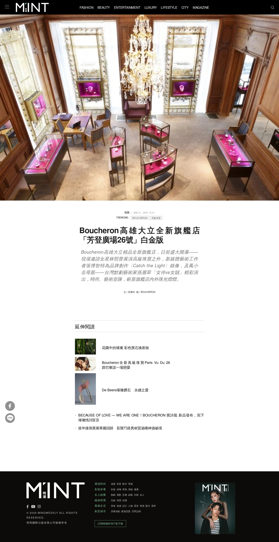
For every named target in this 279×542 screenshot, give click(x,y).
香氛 (124, 489)
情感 (142, 506)
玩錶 (113, 500)
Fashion (86, 7)
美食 (113, 506)
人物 (130, 506)
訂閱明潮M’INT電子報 (110, 523)
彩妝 (113, 489)
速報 (113, 484)
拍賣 (124, 500)
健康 (136, 489)
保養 (119, 489)
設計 (124, 506)
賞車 (153, 506)
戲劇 (113, 495)
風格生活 (100, 505)
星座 (136, 506)
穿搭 (119, 484)
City (185, 7)
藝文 (147, 506)
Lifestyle (169, 7)
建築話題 (125, 511)
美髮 (130, 489)
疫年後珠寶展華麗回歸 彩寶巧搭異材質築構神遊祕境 (120, 427)
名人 (142, 495)
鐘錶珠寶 (100, 500)
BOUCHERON (140, 217)
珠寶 (119, 500)
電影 (119, 495)
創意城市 (100, 511)
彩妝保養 (100, 489)
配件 (124, 484)
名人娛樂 (100, 494)
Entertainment (127, 7)
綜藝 (130, 495)
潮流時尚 (100, 483)
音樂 (124, 495)
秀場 (130, 484)
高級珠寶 (156, 217)
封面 (136, 495)
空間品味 (136, 511)
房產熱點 (115, 511)
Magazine (201, 7)
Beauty (104, 7)
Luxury (151, 7)
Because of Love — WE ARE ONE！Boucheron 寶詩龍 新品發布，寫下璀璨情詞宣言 (141, 417)
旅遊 (119, 506)
